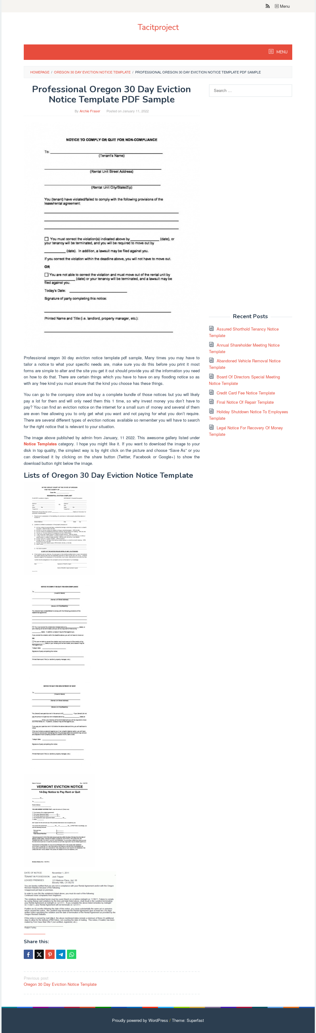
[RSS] (267, 6)
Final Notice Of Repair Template (245, 402)
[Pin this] (50, 954)
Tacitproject (158, 27)
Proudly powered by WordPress (140, 1020)
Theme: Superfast (188, 1020)
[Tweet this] (39, 954)
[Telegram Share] (60, 954)
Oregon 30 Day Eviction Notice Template (60, 981)
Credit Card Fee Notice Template (246, 393)
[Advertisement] (255, 208)
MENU (282, 52)
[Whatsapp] (71, 954)
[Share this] (28, 954)
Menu (284, 6)
